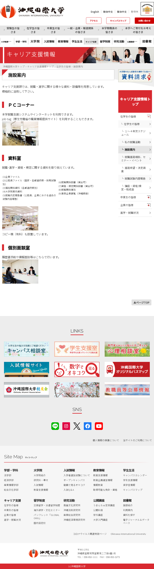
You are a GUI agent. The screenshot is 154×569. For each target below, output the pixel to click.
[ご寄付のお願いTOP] (76, 389)
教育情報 (98, 470)
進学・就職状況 (129, 213)
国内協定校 (40, 523)
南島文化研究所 (72, 505)
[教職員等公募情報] (127, 389)
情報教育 (98, 484)
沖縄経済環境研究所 (74, 519)
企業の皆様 (126, 205)
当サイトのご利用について (137, 440)
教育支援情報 (41, 489)
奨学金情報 (129, 484)
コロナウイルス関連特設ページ (90, 533)
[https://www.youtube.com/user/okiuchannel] (99, 425)
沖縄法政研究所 (72, 510)
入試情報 (38, 484)
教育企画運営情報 (102, 480)
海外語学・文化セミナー (47, 510)
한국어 (134, 11)
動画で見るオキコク (74, 484)
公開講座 (98, 500)
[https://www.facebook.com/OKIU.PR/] (87, 425)
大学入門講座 (100, 519)
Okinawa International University (128, 533)
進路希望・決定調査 (133, 169)
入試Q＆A (69, 489)
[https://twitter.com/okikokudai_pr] (76, 425)
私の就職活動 (132, 142)
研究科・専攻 (41, 480)
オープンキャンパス (74, 480)
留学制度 (39, 500)
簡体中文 (108, 11)
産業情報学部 (11, 484)
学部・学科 (11, 470)
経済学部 (9, 480)
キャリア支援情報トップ (135, 101)
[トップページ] (35, 11)
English (95, 11)
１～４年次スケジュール (133, 132)
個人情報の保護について (106, 440)
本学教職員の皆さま (109, 30)
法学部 (7, 475)
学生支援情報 (130, 480)
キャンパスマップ (118, 20)
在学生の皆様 (128, 116)
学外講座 (98, 514)
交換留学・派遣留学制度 (47, 505)
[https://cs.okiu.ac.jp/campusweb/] (147, 8)
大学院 (35, 41)
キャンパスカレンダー (135, 475)
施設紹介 (128, 505)
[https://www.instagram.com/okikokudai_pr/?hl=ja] (66, 425)
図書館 (147, 41)
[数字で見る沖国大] (76, 369)
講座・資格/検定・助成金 (131, 187)
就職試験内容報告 (135, 178)
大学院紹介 (40, 475)
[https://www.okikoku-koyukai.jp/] (26, 389)
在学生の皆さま (33, 30)
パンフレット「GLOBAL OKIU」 (46, 516)
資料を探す (129, 514)
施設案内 (130, 149)
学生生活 (128, 470)
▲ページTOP (141, 302)
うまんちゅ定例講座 (104, 505)
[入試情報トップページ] (26, 369)
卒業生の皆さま (53, 30)
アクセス (94, 20)
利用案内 (128, 510)
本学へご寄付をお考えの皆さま (138, 30)
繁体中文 (122, 11)
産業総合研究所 (72, 514)
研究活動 (69, 500)
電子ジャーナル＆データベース (136, 521)
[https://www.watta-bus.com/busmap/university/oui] (127, 369)
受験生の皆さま (13, 30)
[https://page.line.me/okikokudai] (55, 425)
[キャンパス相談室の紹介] (26, 349)
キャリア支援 (12, 500)
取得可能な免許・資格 (105, 489)
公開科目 (98, 510)
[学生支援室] (76, 349)
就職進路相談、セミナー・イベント (133, 158)
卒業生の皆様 (128, 197)
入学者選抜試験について (77, 475)
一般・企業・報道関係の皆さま (80, 30)
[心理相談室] (127, 349)
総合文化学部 (11, 489)
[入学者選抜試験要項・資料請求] (135, 75)
